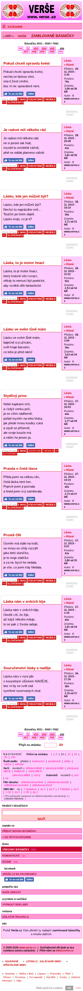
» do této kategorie (16, 837)
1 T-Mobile (64, 789)
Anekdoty (10, 973)
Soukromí (11, 961)
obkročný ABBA (21, 775)
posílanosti (54, 761)
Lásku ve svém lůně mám (24, 329)
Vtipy (18, 980)
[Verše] (41, 19)
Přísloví (7, 977)
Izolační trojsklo (15, 916)
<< (20, 48)
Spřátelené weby (14, 965)
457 (26, 51)
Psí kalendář (35, 977)
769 (52, 51)
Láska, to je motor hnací (23, 263)
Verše (22, 36)
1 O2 (8, 792)
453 (36, 48)
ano (76, 775)
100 (13, 757)
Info (78, 988)
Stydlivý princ (15, 396)
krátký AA (19, 771)
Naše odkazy (11, 892)
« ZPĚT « (8, 36)
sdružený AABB (54, 768)
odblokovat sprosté (58, 782)
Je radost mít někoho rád (24, 130)
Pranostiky (55, 973)
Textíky (63, 977)
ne (7, 778)
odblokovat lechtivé (32, 782)
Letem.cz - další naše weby (43, 961)
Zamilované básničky (52, 36)
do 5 (51, 789)
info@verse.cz (64, 950)
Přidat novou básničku (19, 831)
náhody (19, 764)
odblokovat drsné (42, 785)
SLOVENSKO (15, 102)
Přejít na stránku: (30, 744)
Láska (68, 60)
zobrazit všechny (13, 798)
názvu (7, 764)
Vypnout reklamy (15, 904)
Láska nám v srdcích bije (24, 602)
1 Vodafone (30, 789)
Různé (10, 861)
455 (52, 48)
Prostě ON (12, 535)
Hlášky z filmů (26, 973)
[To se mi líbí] (14, 93)
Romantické (13, 855)
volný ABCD (35, 771)
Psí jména (20, 977)
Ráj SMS (50, 977)
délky (67, 761)
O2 (4, 102)
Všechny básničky (19, 849)
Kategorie (15, 26)
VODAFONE (35, 99)
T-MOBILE (50, 99)
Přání (68, 973)
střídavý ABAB (34, 768)
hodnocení (38, 761)
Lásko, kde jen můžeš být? (25, 196)
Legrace (41, 973)
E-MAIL (22, 99)
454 (44, 48)
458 (34, 51)
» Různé (69, 64)
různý (37, 775)
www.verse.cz (27, 947)
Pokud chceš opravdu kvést (26, 63)
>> (60, 51)
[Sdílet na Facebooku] (31, 93)
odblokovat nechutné (16, 785)
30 (75, 754)
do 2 (43, 789)
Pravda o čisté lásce (20, 469)
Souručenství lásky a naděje (27, 668)
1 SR (26, 792)
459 (42, 51)
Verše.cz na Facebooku (19, 874)
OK (69, 988)
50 (5, 757)
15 (68, 754)
